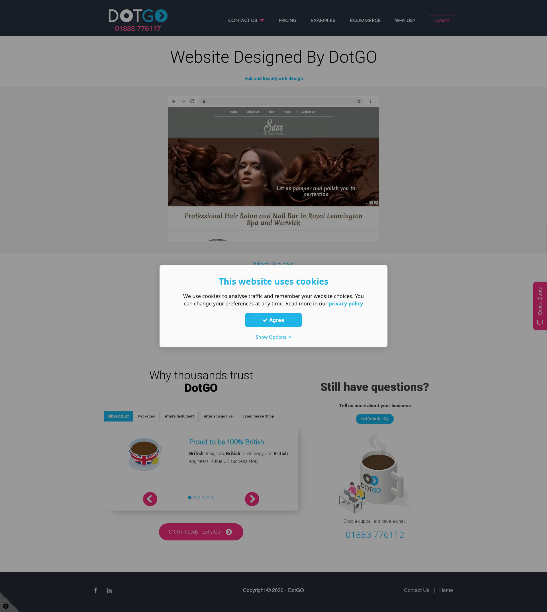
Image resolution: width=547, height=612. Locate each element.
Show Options (272, 337)
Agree (276, 320)
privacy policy (346, 303)
